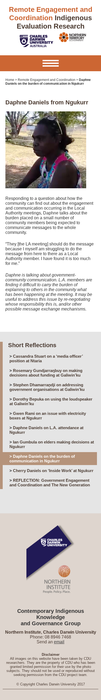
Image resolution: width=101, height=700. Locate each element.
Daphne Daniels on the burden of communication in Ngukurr (42, 458)
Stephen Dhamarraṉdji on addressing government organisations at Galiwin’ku (47, 387)
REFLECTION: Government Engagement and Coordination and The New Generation (49, 482)
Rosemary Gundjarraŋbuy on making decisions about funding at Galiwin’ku (45, 372)
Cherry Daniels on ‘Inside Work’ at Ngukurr (53, 470)
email (59, 642)
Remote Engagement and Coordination (46, 80)
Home (9, 80)
